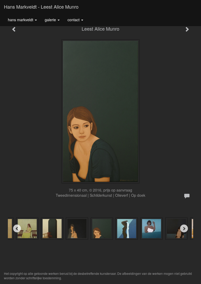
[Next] (184, 228)
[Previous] (17, 228)
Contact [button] (74, 19)
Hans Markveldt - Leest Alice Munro (41, 6)
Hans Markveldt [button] (21, 19)
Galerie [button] (51, 19)
